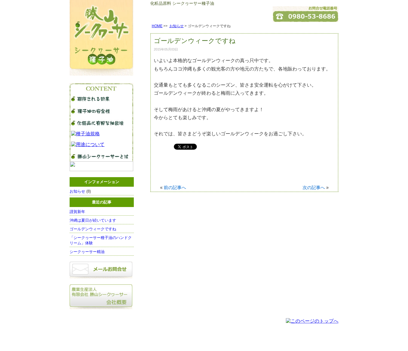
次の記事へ (314, 187)
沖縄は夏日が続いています (93, 220)
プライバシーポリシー (228, 340)
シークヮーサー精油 (89, 251)
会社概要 (183, 340)
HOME (157, 26)
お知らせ (176, 26)
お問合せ (200, 340)
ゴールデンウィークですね (93, 229)
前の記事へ (175, 187)
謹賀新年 (77, 211)
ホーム (167, 340)
